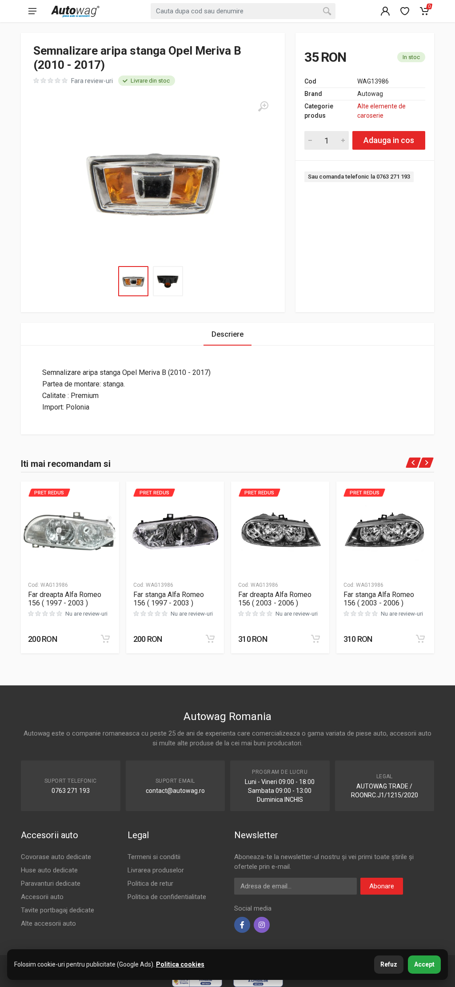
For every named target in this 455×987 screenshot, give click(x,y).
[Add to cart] (105, 639)
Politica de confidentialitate (167, 897)
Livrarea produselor (156, 870)
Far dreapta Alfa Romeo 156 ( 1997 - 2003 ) (64, 598)
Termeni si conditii (154, 857)
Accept (424, 964)
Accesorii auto (42, 897)
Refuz (388, 964)
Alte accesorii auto (48, 923)
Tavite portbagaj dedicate (57, 910)
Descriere (227, 334)
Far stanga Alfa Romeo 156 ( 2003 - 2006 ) (378, 598)
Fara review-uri (92, 80)
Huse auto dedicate (49, 870)
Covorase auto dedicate (56, 857)
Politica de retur (150, 884)
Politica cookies (180, 964)
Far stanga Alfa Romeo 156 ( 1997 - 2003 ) (168, 598)
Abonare (381, 886)
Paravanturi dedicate (50, 884)
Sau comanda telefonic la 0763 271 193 (359, 176)
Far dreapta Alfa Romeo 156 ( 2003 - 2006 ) (274, 598)
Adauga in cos (388, 140)
